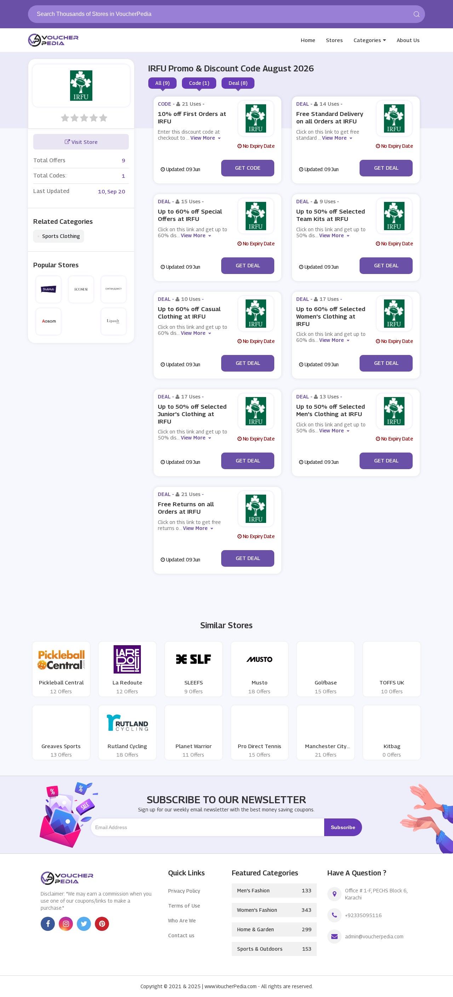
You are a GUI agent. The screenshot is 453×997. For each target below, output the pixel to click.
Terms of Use (184, 906)
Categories (367, 40)
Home (308, 40)
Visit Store (84, 142)
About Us (408, 40)
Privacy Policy (184, 891)
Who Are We (182, 920)
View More (202, 138)
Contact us (181, 935)
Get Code (247, 167)
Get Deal (386, 167)
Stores (334, 40)
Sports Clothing (58, 236)
